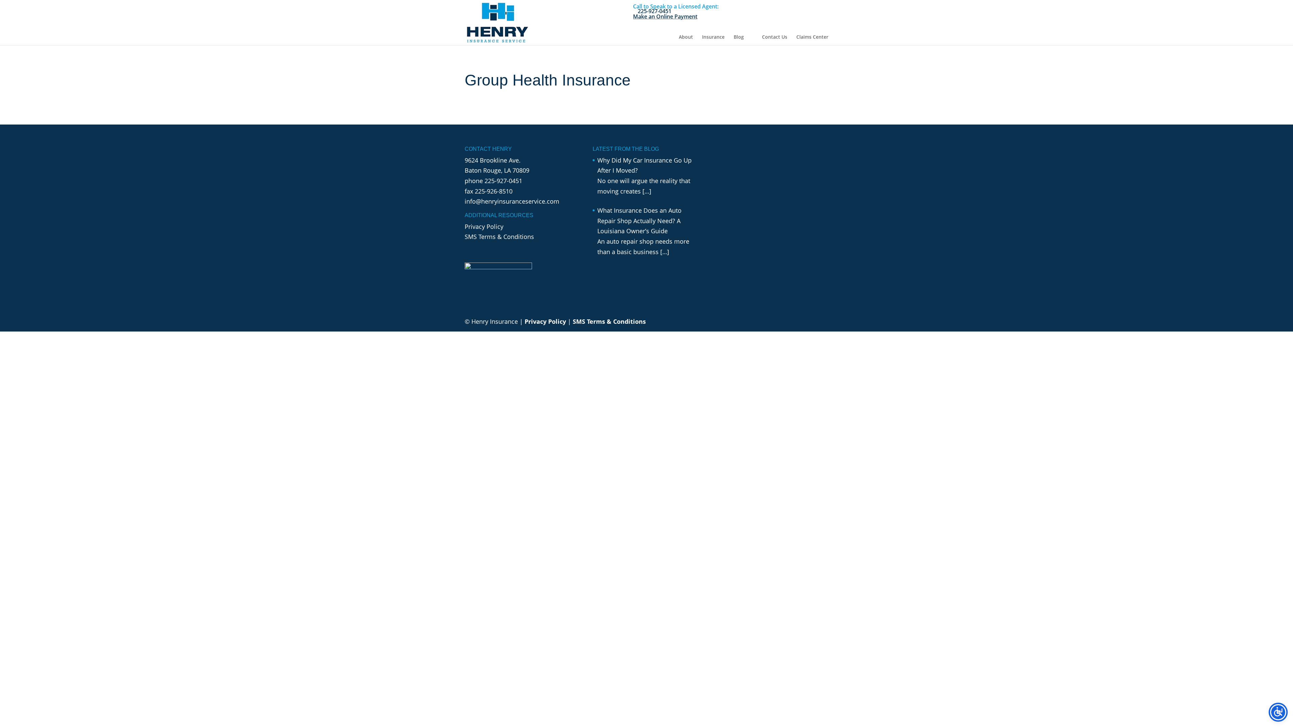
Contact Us (774, 37)
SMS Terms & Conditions (499, 237)
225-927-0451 (503, 181)
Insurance (713, 37)
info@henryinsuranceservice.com (512, 201)
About (686, 37)
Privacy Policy (484, 226)
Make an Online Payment (665, 16)
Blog (739, 37)
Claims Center (812, 37)
